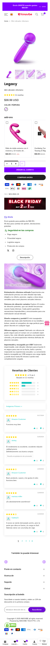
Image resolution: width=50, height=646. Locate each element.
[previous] (6, 562)
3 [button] (26, 541)
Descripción (25, 257)
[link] (18, 133)
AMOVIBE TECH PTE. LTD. (29, 621)
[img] (11, 416)
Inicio (6, 21)
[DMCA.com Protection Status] (25, 625)
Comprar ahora (25, 177)
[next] (44, 562)
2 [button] (22, 541)
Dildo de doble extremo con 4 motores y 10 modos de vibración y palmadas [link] (16, 149)
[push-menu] (6, 14)
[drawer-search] (37, 14)
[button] (11, 14)
